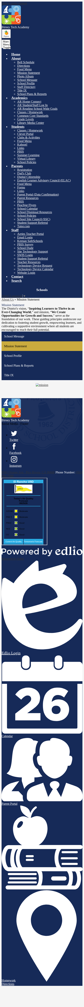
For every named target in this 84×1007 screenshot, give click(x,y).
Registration (24, 169)
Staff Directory (26, 87)
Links (20, 148)
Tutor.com (23, 226)
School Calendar (27, 208)
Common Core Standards (32, 115)
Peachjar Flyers (26, 205)
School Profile (26, 83)
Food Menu (24, 69)
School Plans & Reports (32, 94)
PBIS (20, 151)
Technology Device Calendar (35, 269)
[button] (16, 58)
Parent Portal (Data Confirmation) (38, 194)
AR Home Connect (29, 101)
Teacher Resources (28, 262)
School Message (27, 80)
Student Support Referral (32, 222)
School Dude (25, 248)
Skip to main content (14, 3)
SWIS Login (25, 255)
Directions (23, 65)
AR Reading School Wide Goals (37, 108)
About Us (8, 299)
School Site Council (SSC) (33, 219)
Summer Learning (28, 155)
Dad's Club (24, 173)
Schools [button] (42, 290)
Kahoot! (22, 144)
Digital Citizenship (28, 177)
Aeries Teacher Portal (30, 234)
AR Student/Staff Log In (32, 105)
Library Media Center (30, 122)
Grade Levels (25, 119)
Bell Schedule (25, 62)
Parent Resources (27, 198)
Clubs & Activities (28, 137)
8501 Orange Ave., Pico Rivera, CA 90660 (28, 472)
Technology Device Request (34, 265)
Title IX (22, 90)
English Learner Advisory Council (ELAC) (44, 180)
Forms (21, 187)
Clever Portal (25, 134)
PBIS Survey (25, 244)
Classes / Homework (30, 112)
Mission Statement (28, 72)
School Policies (26, 162)
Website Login (26, 272)
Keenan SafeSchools (30, 241)
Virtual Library (26, 158)
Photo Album (25, 76)
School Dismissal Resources (34, 212)
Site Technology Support (32, 251)
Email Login (25, 237)
